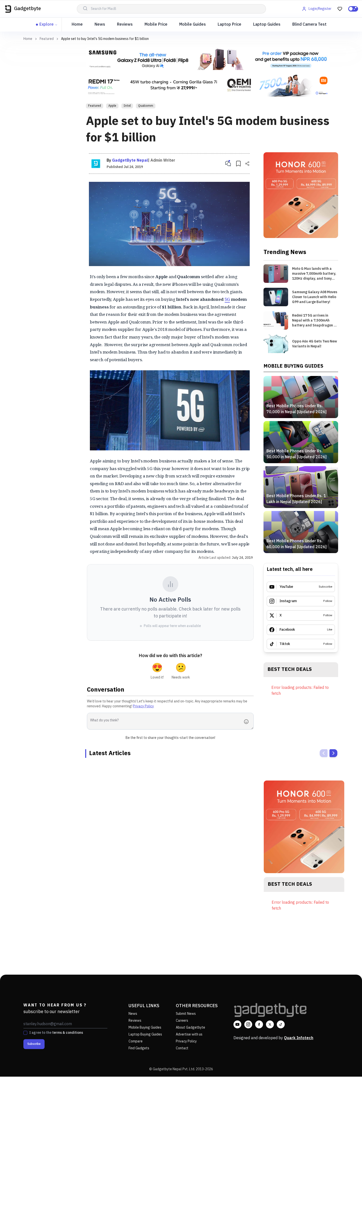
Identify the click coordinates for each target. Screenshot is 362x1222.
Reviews (125, 24)
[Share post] (247, 163)
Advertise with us (189, 1034)
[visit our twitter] (270, 1024)
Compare (136, 1041)
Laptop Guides (266, 24)
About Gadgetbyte (190, 1027)
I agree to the (56, 1032)
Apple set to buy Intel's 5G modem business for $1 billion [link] (105, 39)
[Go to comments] (228, 164)
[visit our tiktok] (281, 1024)
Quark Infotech (298, 1038)
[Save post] (238, 163)
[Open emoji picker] (248, 722)
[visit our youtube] (237, 1024)
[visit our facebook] (259, 1024)
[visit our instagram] (248, 1024)
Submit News (186, 1014)
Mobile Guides (192, 24)
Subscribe (34, 1044)
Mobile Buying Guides (145, 1027)
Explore (46, 24)
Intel (127, 105)
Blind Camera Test (309, 24)
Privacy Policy (143, 706)
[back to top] (347, 1209)
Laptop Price (229, 24)
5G (227, 299)
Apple (112, 105)
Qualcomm (145, 105)
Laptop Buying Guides (145, 1034)
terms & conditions (67, 1032)
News (100, 24)
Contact (182, 1048)
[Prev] (324, 753)
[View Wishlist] (339, 8)
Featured (47, 38)
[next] (333, 753)
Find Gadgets (139, 1048)
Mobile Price (156, 24)
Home (77, 24)
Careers (182, 1020)
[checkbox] (25, 1033)
